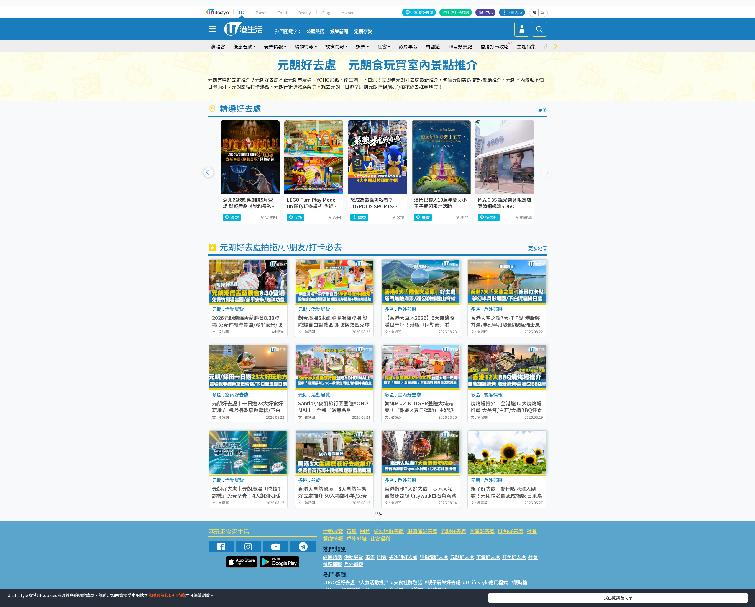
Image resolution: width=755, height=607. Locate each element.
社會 (532, 530)
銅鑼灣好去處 (422, 530)
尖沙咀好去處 (389, 530)
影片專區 (407, 46)
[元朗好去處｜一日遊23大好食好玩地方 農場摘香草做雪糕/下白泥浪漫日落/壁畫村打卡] (248, 367)
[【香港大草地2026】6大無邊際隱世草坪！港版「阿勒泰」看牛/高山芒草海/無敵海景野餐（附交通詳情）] (421, 282)
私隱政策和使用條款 (166, 595)
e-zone (348, 12)
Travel (261, 12)
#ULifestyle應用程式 (485, 582)
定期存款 (363, 31)
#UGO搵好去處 (339, 582)
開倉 (365, 530)
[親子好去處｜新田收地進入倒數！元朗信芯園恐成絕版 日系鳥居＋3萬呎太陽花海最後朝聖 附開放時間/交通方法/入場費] (507, 453)
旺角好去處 (510, 530)
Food (282, 12)
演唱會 (218, 46)
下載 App (514, 12)
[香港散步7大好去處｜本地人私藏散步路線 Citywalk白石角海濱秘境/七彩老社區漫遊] (421, 453)
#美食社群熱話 (406, 582)
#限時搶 (518, 582)
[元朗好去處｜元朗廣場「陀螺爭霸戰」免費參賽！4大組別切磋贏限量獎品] (248, 453)
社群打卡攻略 (458, 12)
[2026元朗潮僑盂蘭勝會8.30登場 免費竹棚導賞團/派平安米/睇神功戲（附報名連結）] (248, 282)
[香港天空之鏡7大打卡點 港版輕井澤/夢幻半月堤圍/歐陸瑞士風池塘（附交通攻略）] (507, 282)
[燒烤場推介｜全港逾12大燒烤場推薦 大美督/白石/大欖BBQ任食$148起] (507, 367)
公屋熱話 (315, 31)
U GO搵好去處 (421, 12)
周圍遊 (433, 46)
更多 (542, 109)
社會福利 (380, 538)
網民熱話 (332, 556)
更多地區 (537, 248)
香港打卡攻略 (494, 46)
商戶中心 (485, 12)
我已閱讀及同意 (618, 598)
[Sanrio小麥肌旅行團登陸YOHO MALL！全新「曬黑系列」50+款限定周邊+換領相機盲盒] (334, 367)
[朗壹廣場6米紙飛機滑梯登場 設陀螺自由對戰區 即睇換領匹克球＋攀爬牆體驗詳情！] (334, 282)
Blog (326, 12)
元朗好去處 (453, 530)
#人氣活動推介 (372, 582)
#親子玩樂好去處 (442, 582)
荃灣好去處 (482, 530)
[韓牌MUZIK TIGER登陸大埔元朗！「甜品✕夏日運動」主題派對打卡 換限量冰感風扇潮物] (421, 367)
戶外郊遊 (357, 538)
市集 (352, 530)
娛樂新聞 (339, 31)
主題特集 (526, 46)
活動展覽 (333, 530)
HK (241, 12)
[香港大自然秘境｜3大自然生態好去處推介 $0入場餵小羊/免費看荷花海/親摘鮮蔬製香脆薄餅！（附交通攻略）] (334, 453)
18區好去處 (460, 46)
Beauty (304, 12)
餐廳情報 (333, 538)
